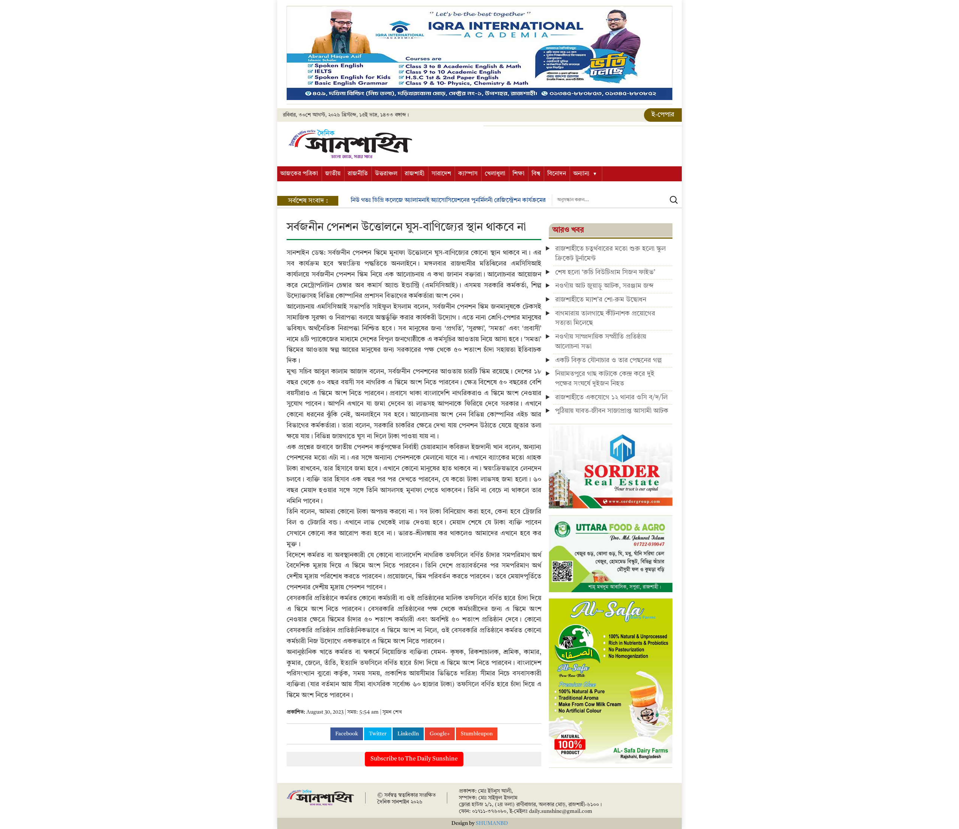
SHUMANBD (492, 823)
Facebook (346, 733)
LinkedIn (408, 733)
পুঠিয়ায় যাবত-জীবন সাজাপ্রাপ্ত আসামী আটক (611, 411)
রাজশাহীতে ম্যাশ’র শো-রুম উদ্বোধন (600, 299)
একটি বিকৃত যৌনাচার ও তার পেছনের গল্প (608, 360)
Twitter (378, 733)
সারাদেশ (441, 174)
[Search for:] (617, 200)
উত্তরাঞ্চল (386, 174)
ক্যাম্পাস (468, 174)
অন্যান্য (581, 174)
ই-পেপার (662, 114)
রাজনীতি (358, 174)
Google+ (440, 733)
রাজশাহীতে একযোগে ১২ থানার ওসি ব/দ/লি (611, 397)
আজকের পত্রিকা (299, 174)
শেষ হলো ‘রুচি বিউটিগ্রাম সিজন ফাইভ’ (605, 272)
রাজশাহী (414, 174)
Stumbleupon (477, 733)
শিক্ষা (518, 174)
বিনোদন (556, 174)
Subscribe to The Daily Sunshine (414, 759)
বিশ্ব (536, 174)
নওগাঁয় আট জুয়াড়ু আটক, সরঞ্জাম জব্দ (604, 285)
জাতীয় (333, 174)
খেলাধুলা (495, 174)
